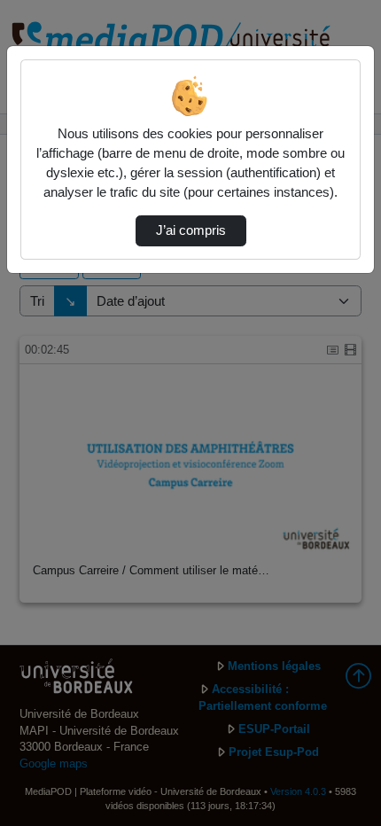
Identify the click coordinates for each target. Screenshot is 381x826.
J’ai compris (191, 230)
